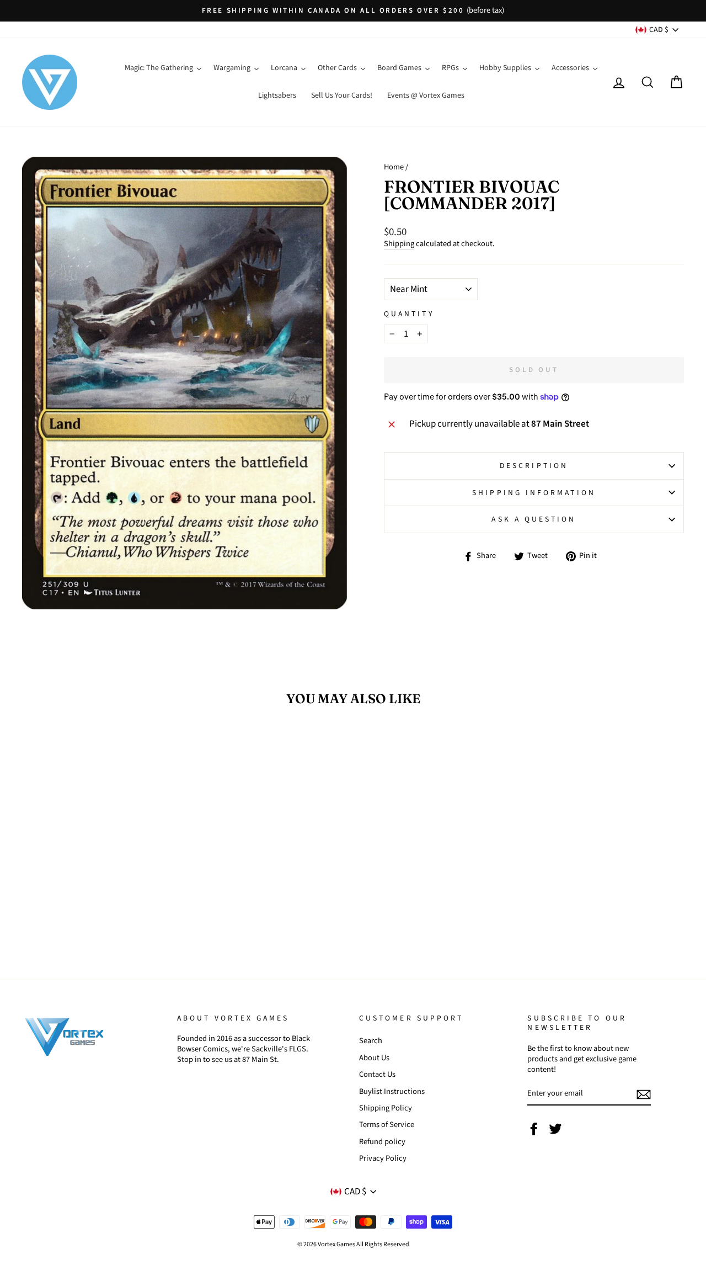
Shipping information (534, 492)
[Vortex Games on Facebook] (534, 1128)
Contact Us (377, 1074)
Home (394, 167)
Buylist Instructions (392, 1091)
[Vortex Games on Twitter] (555, 1128)
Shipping (399, 244)
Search (370, 1040)
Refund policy (382, 1141)
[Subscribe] (644, 1094)
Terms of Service (386, 1124)
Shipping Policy (385, 1108)
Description (534, 465)
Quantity (409, 314)
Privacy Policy (383, 1158)
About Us (374, 1058)
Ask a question (533, 519)
